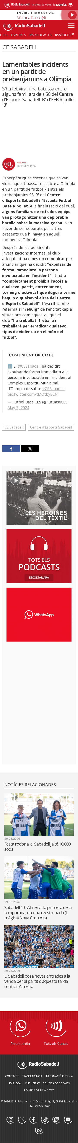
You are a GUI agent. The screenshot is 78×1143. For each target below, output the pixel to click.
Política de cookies (56, 1083)
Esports (21, 162)
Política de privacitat (39, 1090)
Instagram (10, 1119)
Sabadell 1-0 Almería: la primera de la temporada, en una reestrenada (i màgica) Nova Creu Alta (38, 912)
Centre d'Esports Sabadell (51, 427)
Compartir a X (30, 448)
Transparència (32, 1076)
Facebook (33, 1119)
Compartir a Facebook (11, 448)
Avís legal (15, 1083)
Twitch (56, 1119)
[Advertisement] (39, 673)
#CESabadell (53, 388)
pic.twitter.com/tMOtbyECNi (33, 394)
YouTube (67, 1119)
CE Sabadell (14, 427)
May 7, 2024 (18, 407)
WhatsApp (39, 1130)
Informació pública (59, 1076)
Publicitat (32, 1083)
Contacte (12, 1076)
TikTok (44, 1119)
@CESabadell (29, 366)
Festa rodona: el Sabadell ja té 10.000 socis (37, 846)
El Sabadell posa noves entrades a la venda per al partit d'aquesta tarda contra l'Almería (37, 981)
